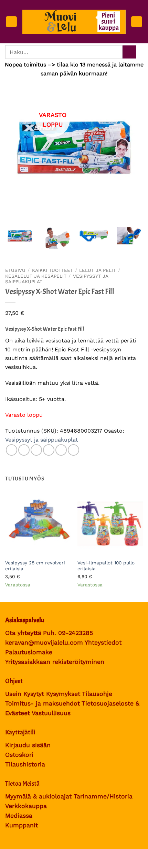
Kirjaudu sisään (28, 745)
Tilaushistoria (25, 764)
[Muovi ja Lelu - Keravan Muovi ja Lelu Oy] (74, 22)
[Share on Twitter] (36, 450)
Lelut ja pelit (97, 270)
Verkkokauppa (26, 806)
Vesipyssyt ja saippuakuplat (41, 439)
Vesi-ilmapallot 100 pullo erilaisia (106, 566)
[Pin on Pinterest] (61, 450)
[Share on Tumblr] (73, 450)
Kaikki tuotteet (52, 270)
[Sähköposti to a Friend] (48, 450)
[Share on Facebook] (24, 450)
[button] (11, 22)
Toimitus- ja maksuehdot (42, 703)
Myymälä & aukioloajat (38, 796)
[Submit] (129, 52)
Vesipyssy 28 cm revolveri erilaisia (35, 566)
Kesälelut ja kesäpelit (35, 276)
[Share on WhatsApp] (11, 450)
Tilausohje (97, 693)
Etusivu (15, 270)
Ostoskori (19, 754)
